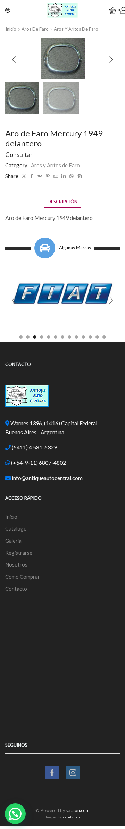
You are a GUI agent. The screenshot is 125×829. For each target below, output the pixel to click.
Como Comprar (22, 576)
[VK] (40, 176)
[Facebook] (32, 176)
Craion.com (78, 810)
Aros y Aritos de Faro (76, 29)
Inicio (11, 29)
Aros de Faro (35, 29)
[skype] (79, 176)
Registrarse (18, 553)
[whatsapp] (72, 176)
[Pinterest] (48, 176)
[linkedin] (64, 176)
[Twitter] (24, 176)
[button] (14, 60)
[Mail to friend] (56, 176)
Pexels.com (71, 817)
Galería (13, 540)
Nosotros (16, 564)
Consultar (19, 154)
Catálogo (16, 528)
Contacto (16, 589)
